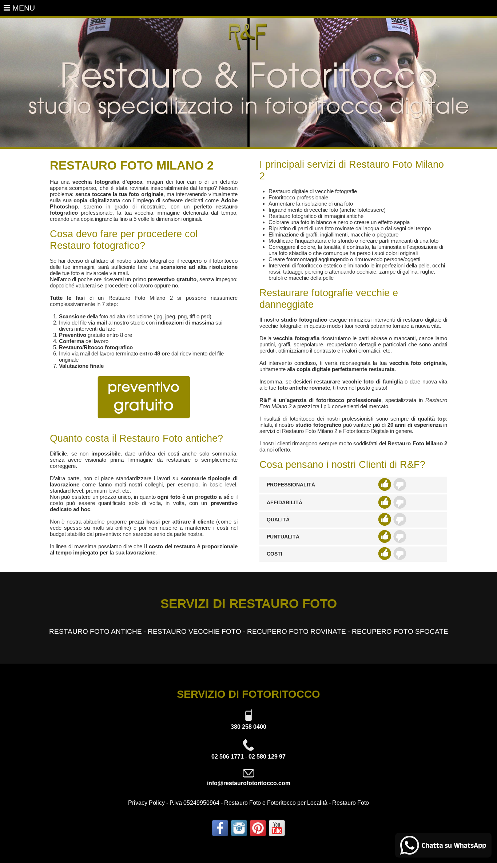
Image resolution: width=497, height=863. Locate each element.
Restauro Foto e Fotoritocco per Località (275, 803)
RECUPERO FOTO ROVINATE (296, 631)
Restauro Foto (350, 803)
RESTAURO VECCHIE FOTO (194, 631)
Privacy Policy (146, 803)
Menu (22, 8)
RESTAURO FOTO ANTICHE (95, 631)
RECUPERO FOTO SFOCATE (400, 631)
